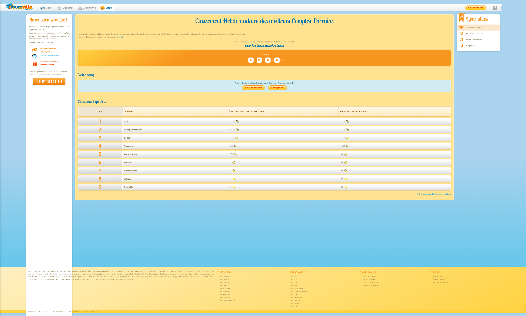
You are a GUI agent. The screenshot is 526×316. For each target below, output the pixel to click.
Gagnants (90, 7)
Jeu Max (294, 276)
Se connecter (475, 7)
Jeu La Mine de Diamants (299, 291)
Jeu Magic (294, 285)
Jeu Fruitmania (225, 291)
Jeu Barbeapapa (225, 294)
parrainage (119, 37)
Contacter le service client (370, 282)
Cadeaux (67, 7)
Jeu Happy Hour (296, 297)
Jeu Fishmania (224, 276)
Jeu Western (295, 279)
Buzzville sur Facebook (440, 282)
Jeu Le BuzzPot (225, 297)
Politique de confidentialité (370, 285)
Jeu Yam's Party (225, 282)
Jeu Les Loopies (225, 279)
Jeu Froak (294, 282)
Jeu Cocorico (295, 300)
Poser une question (474, 39)
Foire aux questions (474, 33)
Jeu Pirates (294, 294)
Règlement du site (439, 276)
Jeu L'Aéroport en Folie (227, 300)
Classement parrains (474, 27)
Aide (109, 7)
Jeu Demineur (295, 303)
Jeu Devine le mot (297, 288)
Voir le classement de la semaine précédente (434, 194)
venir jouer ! (277, 87)
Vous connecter (253, 87)
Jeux (49, 7)
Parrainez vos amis (439, 279)
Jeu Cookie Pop (225, 285)
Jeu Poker (294, 306)
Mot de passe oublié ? (369, 276)
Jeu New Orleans (225, 288)
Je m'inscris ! (49, 81)
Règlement (470, 45)
